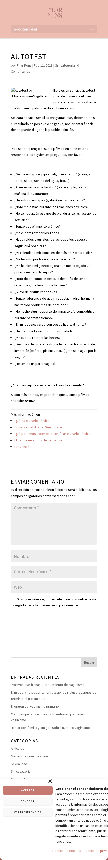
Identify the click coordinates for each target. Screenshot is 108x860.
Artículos (17, 748)
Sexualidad (19, 764)
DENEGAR (28, 801)
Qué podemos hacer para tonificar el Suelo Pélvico (52, 433)
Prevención (22, 446)
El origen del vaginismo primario (35, 706)
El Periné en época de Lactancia (38, 440)
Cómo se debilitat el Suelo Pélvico (40, 427)
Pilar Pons (24, 65)
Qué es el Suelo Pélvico (32, 420)
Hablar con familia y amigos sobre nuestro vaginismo (50, 727)
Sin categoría (65, 65)
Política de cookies (66, 850)
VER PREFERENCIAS (27, 812)
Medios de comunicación (29, 756)
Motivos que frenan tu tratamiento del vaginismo (48, 684)
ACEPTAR (27, 790)
